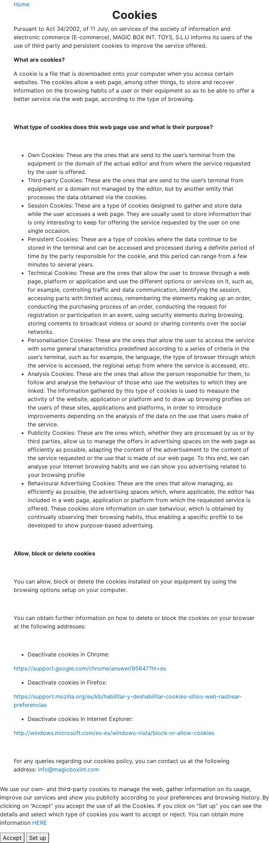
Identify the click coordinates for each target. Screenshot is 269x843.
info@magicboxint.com (68, 769)
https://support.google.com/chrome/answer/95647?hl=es (90, 668)
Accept (12, 837)
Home (21, 4)
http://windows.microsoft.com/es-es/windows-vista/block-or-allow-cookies (114, 732)
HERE (39, 822)
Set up (37, 837)
